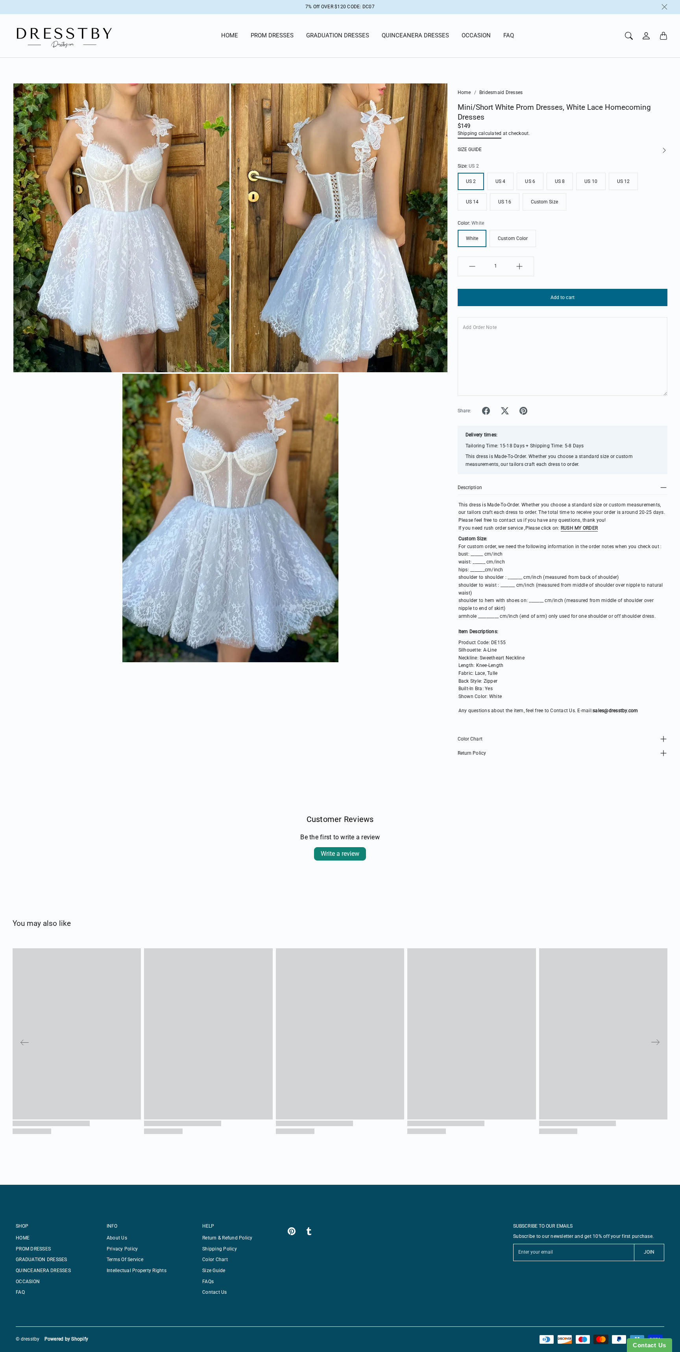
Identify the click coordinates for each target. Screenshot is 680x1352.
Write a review (340, 853)
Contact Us (214, 1292)
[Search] (629, 35)
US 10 (590, 181)
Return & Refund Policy (227, 1238)
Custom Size (544, 202)
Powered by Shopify (66, 1339)
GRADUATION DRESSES (337, 35)
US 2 (471, 181)
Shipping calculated (480, 133)
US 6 (530, 181)
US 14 (472, 202)
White (472, 238)
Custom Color (513, 238)
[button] (486, 410)
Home (464, 92)
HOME (229, 35)
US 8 (560, 181)
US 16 (504, 202)
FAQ (508, 35)
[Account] (646, 35)
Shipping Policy (219, 1249)
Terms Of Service (125, 1259)
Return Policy (472, 753)
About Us (117, 1238)
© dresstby (28, 1339)
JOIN (649, 1252)
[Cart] (663, 35)
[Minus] (472, 266)
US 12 (623, 181)
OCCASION (476, 35)
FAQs (208, 1281)
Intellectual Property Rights (136, 1270)
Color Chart (470, 739)
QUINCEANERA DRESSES (415, 35)
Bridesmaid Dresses (501, 92)
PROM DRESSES (272, 35)
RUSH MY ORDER (579, 528)
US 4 (500, 181)
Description (470, 487)
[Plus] (519, 266)
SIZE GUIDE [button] (470, 149)
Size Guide (213, 1270)
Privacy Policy (122, 1249)
